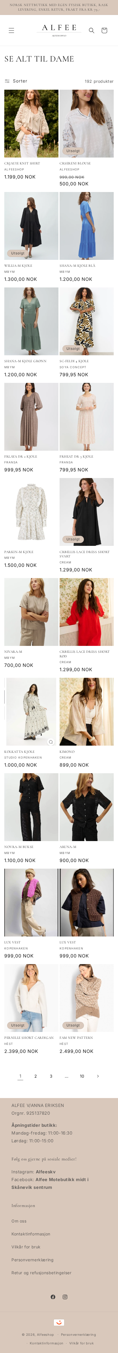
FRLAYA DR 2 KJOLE (20, 456)
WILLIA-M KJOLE (18, 266)
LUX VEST (12, 942)
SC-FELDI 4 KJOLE (74, 361)
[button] (11, 30)
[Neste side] (97, 1076)
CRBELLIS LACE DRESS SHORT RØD (85, 654)
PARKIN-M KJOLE (18, 552)
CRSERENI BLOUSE (75, 163)
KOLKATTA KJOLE (19, 752)
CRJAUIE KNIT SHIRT (22, 163)
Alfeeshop (45, 1334)
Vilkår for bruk (26, 1246)
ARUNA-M (68, 847)
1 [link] (20, 1076)
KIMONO (67, 752)
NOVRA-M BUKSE (19, 847)
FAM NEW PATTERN (76, 1038)
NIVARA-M (13, 652)
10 (82, 1076)
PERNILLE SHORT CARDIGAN (29, 1038)
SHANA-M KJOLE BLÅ (77, 266)
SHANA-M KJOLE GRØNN (25, 361)
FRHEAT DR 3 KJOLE (76, 456)
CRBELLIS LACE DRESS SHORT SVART (85, 554)
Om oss (19, 1220)
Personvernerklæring (32, 1259)
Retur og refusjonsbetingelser (41, 1272)
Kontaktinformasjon (30, 1233)
